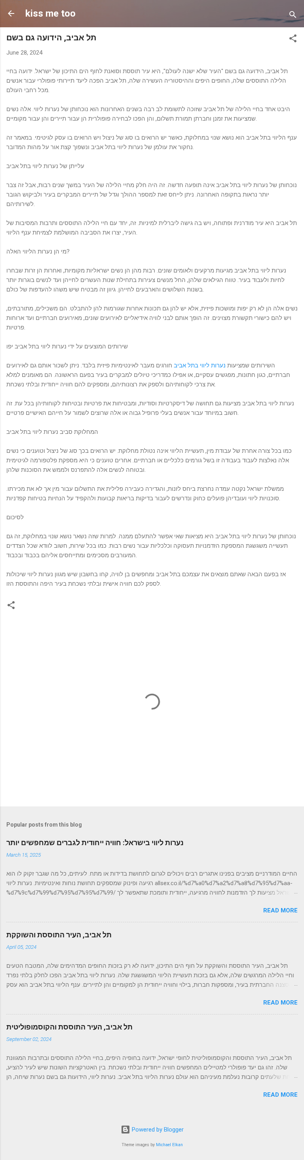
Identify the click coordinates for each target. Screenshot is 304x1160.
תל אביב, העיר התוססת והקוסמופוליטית (69, 1027)
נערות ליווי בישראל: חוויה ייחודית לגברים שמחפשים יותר (95, 842)
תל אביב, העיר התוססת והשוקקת (59, 935)
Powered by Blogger (157, 1129)
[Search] (293, 16)
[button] (293, 40)
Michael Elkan (169, 1144)
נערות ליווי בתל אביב (200, 365)
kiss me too (50, 13)
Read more (280, 910)
